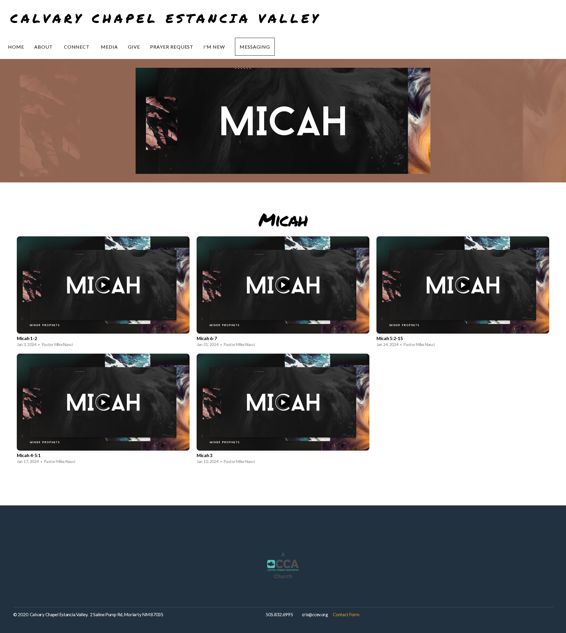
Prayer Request (171, 47)
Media (109, 47)
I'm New (214, 47)
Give (134, 47)
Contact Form (346, 614)
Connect (77, 47)
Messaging (255, 47)
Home (16, 47)
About (44, 47)
